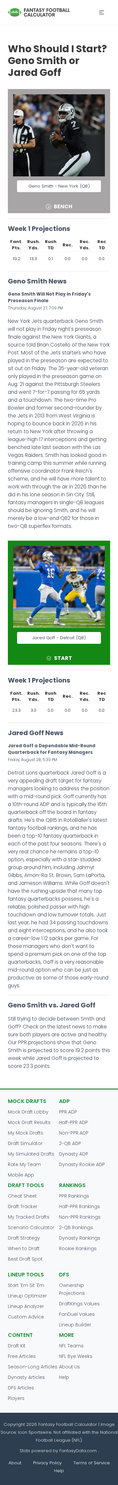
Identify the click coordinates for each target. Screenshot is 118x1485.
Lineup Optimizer (27, 1296)
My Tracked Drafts (28, 1217)
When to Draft (24, 1248)
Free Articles (22, 1356)
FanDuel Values (77, 1314)
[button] (101, 12)
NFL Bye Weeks (75, 1356)
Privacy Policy (47, 1463)
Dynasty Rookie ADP (82, 1164)
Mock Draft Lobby (28, 1112)
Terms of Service (91, 1463)
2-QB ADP (70, 1143)
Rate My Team (24, 1164)
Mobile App (21, 1175)
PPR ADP (68, 1112)
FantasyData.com (78, 1451)
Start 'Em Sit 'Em (26, 1285)
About (15, 1463)
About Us (69, 1366)
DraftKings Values (79, 1303)
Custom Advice (26, 1317)
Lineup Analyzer (26, 1306)
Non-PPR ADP (73, 1133)
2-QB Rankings (76, 1227)
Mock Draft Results (29, 1122)
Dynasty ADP (73, 1154)
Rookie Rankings (78, 1248)
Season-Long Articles (32, 1366)
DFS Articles (21, 1387)
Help (64, 1377)
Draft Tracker (22, 1206)
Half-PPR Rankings (79, 1206)
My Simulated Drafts (31, 1154)
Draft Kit (17, 1345)
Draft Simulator (25, 1143)
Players (16, 1398)
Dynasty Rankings (79, 1238)
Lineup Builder (75, 1324)
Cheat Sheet (22, 1196)
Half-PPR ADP (73, 1122)
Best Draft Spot (25, 1259)
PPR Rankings (74, 1196)
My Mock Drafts (25, 1133)
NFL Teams (71, 1345)
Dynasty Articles (26, 1377)
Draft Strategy (24, 1238)
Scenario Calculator (31, 1227)
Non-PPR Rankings (80, 1217)
